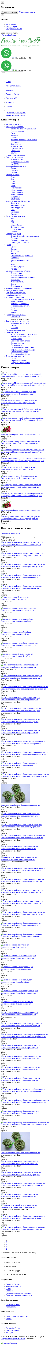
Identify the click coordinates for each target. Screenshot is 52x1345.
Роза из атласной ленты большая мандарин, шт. (20, 827)
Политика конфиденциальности (19, 1295)
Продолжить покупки (9, 12)
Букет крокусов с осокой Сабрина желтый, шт (20, 411)
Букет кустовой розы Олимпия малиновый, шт (20, 434)
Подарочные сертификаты (17, 1316)
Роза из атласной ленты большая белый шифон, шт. (22, 838)
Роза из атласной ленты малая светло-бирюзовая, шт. (23, 743)
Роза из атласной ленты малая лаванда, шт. (18, 667)
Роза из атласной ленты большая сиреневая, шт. (20, 678)
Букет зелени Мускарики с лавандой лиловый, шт (21, 376)
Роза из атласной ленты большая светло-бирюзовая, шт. (24, 754)
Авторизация (11, 27)
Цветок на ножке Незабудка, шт (14, 599)
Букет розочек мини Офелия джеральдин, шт (19, 443)
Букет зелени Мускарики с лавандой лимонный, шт (22, 385)
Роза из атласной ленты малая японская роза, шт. (21, 545)
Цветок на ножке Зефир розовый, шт (16, 621)
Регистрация (11, 24)
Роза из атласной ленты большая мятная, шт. (19, 816)
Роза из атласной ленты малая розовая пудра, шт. (21, 555)
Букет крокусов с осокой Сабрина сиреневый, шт (21, 420)
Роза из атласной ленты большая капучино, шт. (20, 588)
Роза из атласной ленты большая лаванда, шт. (19, 722)
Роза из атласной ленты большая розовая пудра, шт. (22, 566)
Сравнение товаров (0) (10, 533)
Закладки (9, 1332)
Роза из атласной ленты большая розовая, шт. (19, 700)
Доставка (9, 1291)
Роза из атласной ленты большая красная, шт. (19, 733)
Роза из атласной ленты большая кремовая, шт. (20, 577)
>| (6, 1249)
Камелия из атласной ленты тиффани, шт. (18, 860)
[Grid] (4, 536)
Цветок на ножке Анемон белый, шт (16, 656)
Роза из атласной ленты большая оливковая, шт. (20, 805)
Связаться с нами (13, 1305)
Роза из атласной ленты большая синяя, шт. (19, 765)
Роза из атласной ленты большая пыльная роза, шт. (22, 881)
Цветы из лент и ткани (15, 115)
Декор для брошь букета (16, 113)
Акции (8, 1319)
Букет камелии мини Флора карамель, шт (18, 403)
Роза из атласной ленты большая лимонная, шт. (20, 711)
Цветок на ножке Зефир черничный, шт (17, 610)
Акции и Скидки (13, 1284)
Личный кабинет (9, 35)
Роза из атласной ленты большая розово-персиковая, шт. (24, 776)
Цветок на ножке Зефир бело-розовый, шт (18, 645)
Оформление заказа (27, 12)
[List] (2, 536)
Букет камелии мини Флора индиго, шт (17, 394)
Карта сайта (11, 1307)
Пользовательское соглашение (18, 1293)
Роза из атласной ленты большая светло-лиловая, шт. (23, 870)
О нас (8, 1289)
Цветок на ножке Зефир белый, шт (15, 634)
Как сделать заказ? (13, 1286)
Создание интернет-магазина (13, 1339)
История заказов (12, 1330)
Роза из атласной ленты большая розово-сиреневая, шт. (23, 689)
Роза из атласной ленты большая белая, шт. (18, 849)
